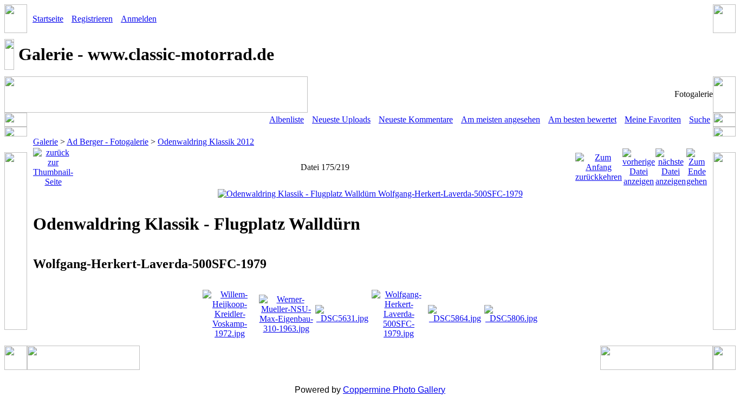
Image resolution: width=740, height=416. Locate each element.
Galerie (45, 141)
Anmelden (139, 18)
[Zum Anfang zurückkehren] (598, 164)
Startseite (48, 18)
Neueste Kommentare (416, 119)
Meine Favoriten (653, 119)
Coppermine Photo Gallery (394, 389)
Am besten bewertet (582, 119)
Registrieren (92, 18)
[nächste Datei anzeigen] (670, 164)
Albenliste (286, 119)
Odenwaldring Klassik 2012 (206, 141)
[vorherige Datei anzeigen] (638, 164)
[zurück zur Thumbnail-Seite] (53, 164)
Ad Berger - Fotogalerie (107, 141)
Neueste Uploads (341, 119)
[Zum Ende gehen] (696, 164)
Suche (699, 119)
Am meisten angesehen (500, 119)
